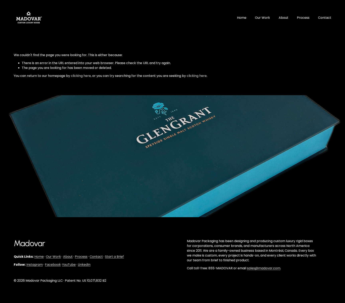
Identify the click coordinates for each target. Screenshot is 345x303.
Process (303, 17)
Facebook (53, 264)
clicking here (81, 75)
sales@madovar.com (263, 268)
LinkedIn (84, 264)
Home (241, 17)
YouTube (69, 264)
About (283, 17)
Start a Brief (114, 256)
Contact (324, 17)
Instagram (34, 264)
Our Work (262, 17)
